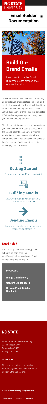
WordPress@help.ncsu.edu (14, 368)
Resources (29, 398)
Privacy (19, 398)
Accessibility (7, 398)
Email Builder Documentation (23, 18)
